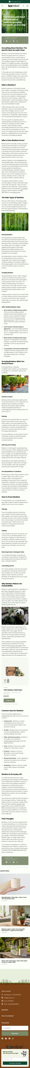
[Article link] (15, 888)
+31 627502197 (16, 995)
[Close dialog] (27, 1050)
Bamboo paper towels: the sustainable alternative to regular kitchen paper (13, 929)
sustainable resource (14, 591)
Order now (9, 700)
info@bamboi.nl (9, 998)
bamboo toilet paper (16, 645)
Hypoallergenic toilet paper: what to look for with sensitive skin (14, 898)
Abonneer (15, 1033)
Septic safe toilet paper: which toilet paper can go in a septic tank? (14, 961)
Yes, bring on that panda (15, 1063)
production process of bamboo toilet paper (15, 848)
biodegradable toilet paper (12, 741)
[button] (2, 6)
